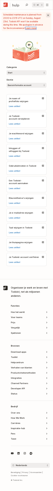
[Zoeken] (26, 4)
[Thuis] (5, 5)
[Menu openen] (47, 4)
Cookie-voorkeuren (19, 475)
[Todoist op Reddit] (31, 453)
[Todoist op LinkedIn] (18, 453)
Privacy (25, 472)
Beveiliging (15, 472)
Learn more (30, 28)
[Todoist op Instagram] (25, 453)
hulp (15, 5)
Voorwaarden (36, 472)
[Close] (48, 15)
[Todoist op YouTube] (12, 453)
